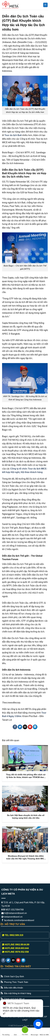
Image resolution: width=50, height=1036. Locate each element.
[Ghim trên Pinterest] (30, 727)
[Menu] (45, 5)
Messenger (34, 1034)
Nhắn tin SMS (44, 1034)
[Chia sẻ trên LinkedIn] (35, 727)
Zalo (15, 1034)
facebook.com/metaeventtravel (19, 920)
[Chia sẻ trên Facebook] (15, 727)
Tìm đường (5, 1034)
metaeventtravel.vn (12, 917)
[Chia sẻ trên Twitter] (20, 727)
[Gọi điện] (25, 1030)
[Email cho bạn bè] (25, 727)
